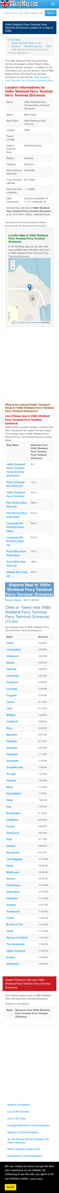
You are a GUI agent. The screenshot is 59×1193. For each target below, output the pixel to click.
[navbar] (53, 4)
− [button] (13, 267)
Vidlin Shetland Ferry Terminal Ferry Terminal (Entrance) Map (29, 78)
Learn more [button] (36, 1178)
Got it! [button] (10, 1187)
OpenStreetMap (33, 322)
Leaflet (21, 322)
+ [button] (13, 262)
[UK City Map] (19, 4)
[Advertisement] (29, 363)
